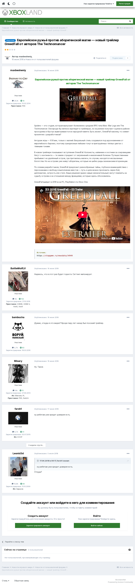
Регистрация (124, 4)
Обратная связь (21, 581)
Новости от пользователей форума (42, 59)
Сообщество (12, 21)
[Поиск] (130, 21)
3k (15, 299)
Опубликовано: (46, 70)
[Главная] (3, 3)
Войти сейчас (97, 525)
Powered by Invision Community (120, 582)
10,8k (15, 484)
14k (16, 390)
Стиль (5, 581)
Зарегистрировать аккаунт (38, 525)
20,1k (16, 101)
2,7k (16, 348)
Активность (30, 21)
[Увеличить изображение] (83, 104)
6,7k (16, 432)
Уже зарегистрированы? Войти (98, 4)
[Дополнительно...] (128, 70)
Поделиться (100, 58)
